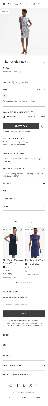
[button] (17, 52)
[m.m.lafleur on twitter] (30, 385)
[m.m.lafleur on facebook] (17, 385)
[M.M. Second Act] (15, 4)
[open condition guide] (32, 112)
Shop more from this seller (14, 144)
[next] (44, 242)
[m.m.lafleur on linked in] (24, 385)
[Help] (20, 71)
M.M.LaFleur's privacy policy (16, 326)
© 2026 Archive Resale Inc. (24, 392)
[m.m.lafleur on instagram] (10, 385)
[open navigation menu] (44, 4)
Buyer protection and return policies (17, 132)
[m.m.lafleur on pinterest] (37, 385)
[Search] (34, 4)
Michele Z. (18, 138)
